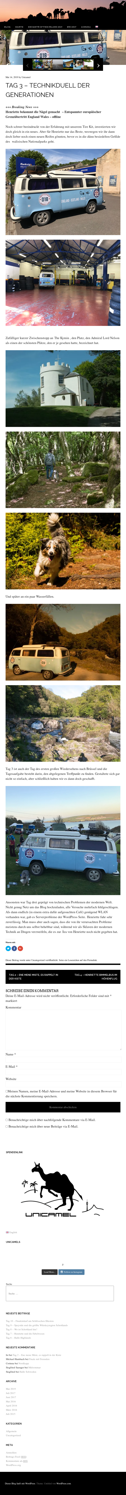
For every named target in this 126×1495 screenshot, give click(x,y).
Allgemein (11, 1431)
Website (11, 1079)
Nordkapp (24, 1363)
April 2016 (11, 1405)
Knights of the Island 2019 (45, 27)
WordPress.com (63, 1483)
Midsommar (34, 1367)
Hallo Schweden (28, 1371)
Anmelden (11, 1452)
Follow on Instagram (73, 1271)
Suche (9, 1284)
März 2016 (11, 1409)
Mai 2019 (11, 1388)
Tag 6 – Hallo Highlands (18, 1337)
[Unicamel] (63, 21)
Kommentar (13, 1007)
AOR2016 (86, 27)
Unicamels (13, 1242)
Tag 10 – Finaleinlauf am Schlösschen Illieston (30, 1321)
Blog (7, 27)
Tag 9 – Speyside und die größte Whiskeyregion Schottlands (37, 1325)
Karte (19, 27)
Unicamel (26, 77)
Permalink (92, 960)
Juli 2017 (10, 1393)
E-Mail (12, 1066)
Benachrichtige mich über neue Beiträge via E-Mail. (43, 1126)
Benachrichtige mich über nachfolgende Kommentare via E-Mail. (52, 1120)
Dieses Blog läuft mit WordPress (20, 1483)
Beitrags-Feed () (16, 1456)
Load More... (49, 1271)
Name (11, 1054)
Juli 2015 (10, 1413)
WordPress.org (13, 1465)
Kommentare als (17, 1460)
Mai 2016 (11, 1401)
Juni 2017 (11, 1397)
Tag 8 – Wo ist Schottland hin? (21, 1329)
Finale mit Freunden (39, 1359)
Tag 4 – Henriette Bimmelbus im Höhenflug (95, 976)
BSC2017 (71, 27)
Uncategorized (38, 960)
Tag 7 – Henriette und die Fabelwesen (25, 1333)
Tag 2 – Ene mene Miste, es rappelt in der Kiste (33, 976)
